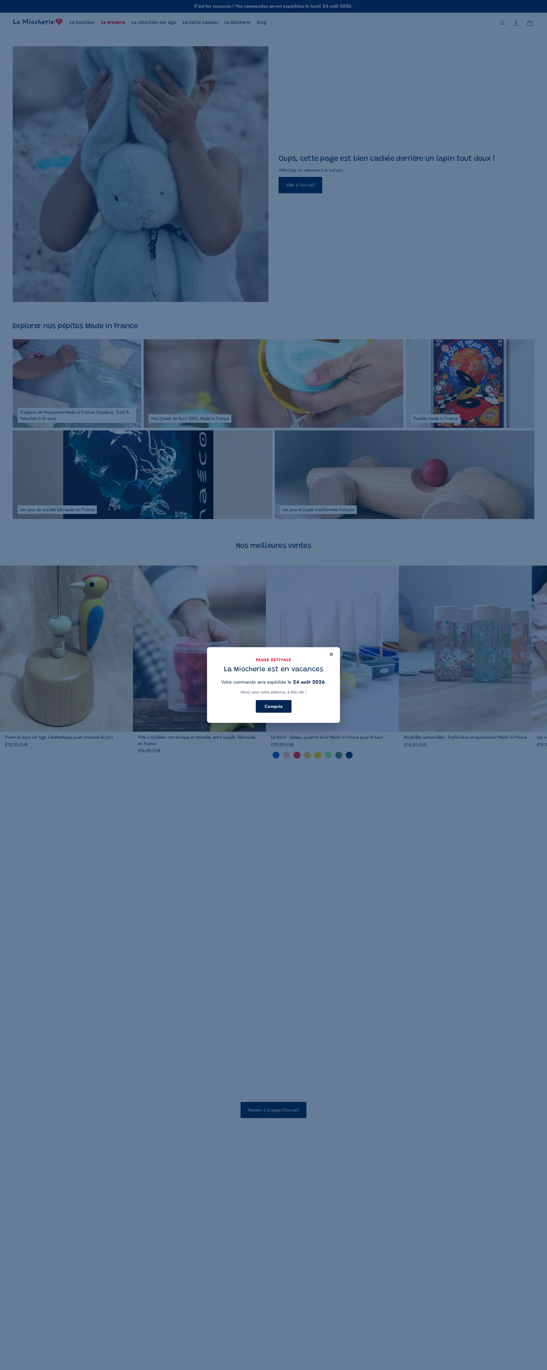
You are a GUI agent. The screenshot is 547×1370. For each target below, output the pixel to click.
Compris (274, 706)
